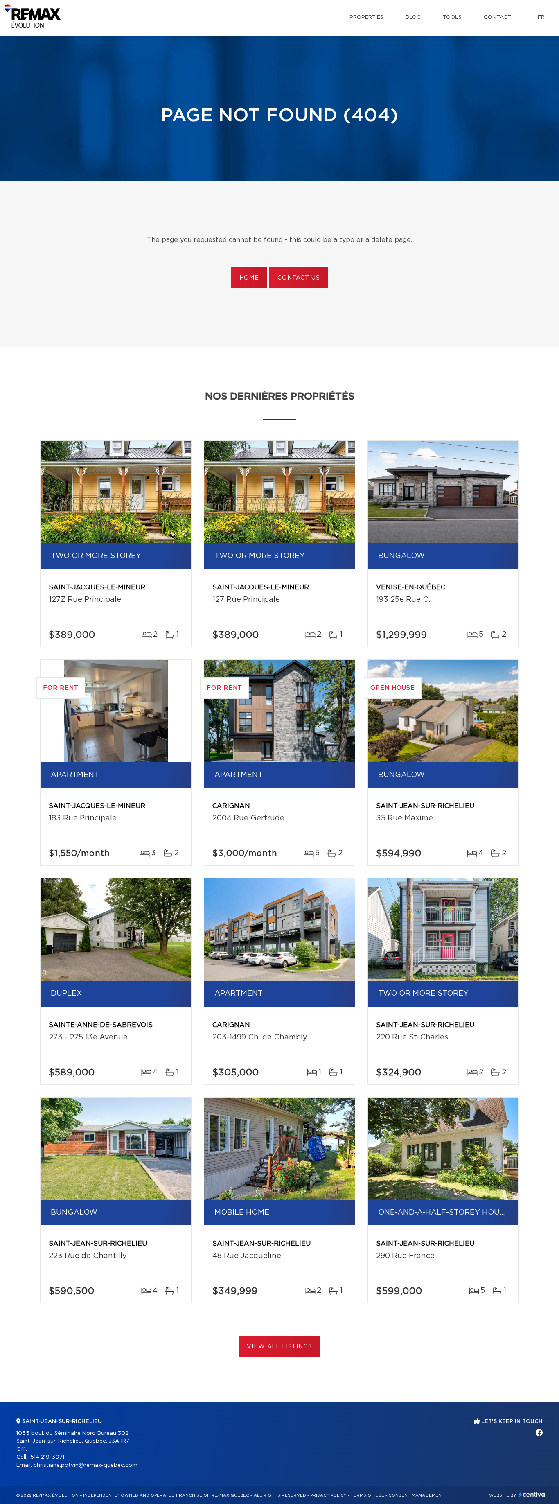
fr (541, 17)
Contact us (298, 278)
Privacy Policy (328, 1495)
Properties (366, 17)
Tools (452, 17)
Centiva (532, 1494)
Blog (413, 17)
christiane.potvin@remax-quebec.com (85, 1465)
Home (249, 278)
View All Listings (279, 1347)
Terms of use (367, 1495)
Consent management (416, 1495)
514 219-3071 (47, 1457)
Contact (497, 17)
